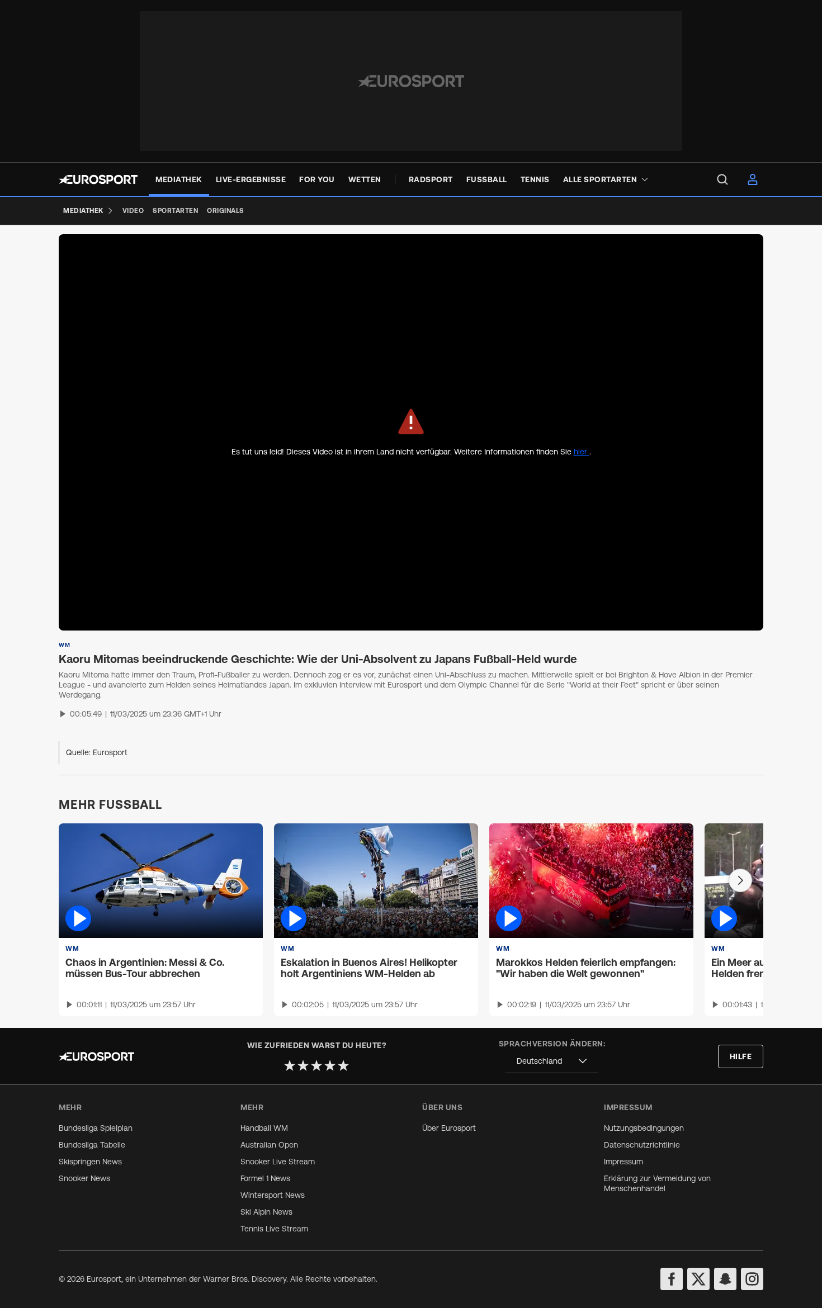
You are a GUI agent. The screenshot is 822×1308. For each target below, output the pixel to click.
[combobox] (552, 1061)
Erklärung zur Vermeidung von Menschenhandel (657, 1183)
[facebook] (671, 1279)
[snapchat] (725, 1279)
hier (581, 451)
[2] (303, 1065)
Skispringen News (90, 1161)
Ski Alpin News (266, 1211)
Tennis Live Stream (274, 1228)
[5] (343, 1065)
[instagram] (752, 1279)
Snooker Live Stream (277, 1161)
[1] (289, 1065)
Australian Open (269, 1144)
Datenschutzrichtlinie (642, 1144)
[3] (316, 1065)
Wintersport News (272, 1195)
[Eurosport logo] (98, 179)
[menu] (722, 179)
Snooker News (84, 1178)
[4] (330, 1065)
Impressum (623, 1161)
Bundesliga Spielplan (96, 1128)
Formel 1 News (265, 1178)
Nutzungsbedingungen (644, 1128)
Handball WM (264, 1128)
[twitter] (698, 1279)
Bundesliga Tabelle (92, 1144)
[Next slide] (740, 880)
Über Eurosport (449, 1128)
